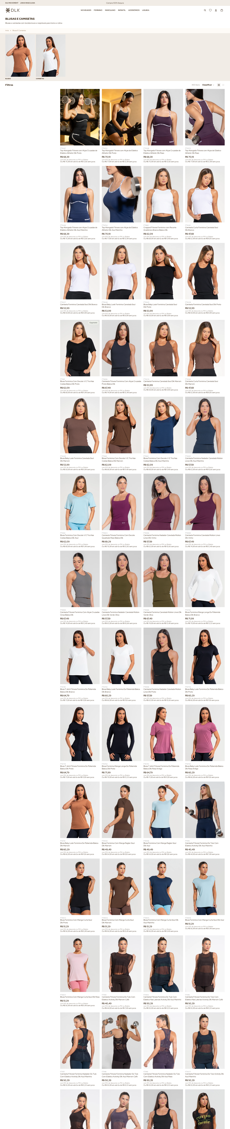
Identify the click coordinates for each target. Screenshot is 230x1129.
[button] (208, 85)
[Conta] (216, 10)
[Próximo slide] (216, 57)
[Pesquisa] (205, 10)
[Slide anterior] (64, 117)
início (7, 30)
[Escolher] (95, 141)
